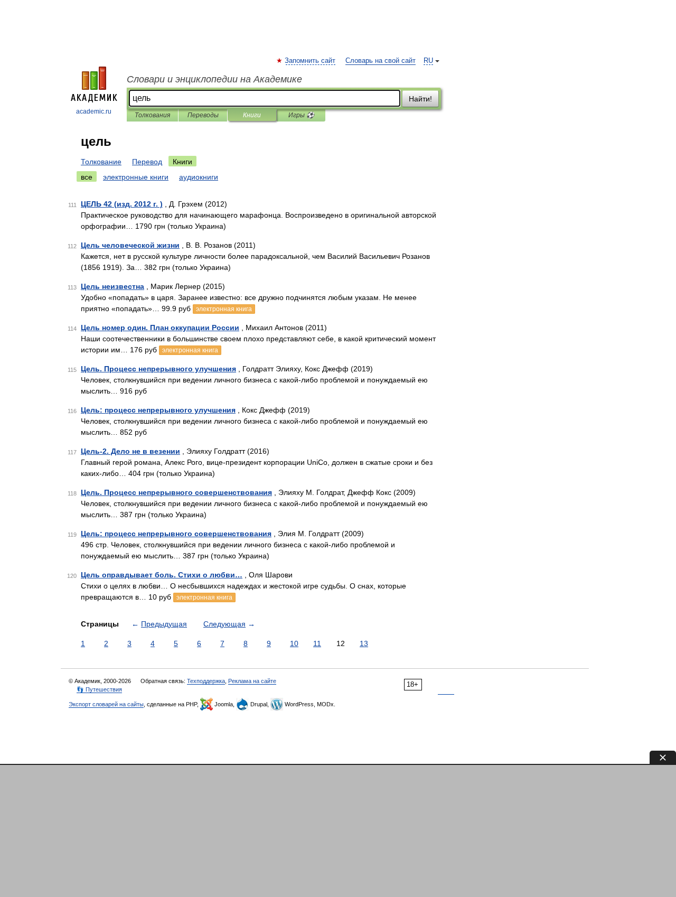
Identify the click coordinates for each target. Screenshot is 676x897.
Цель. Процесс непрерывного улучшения (158, 369)
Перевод (147, 161)
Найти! (420, 99)
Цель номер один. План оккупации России (160, 327)
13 (364, 643)
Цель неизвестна (112, 286)
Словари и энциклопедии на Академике (214, 79)
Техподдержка (206, 681)
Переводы (203, 115)
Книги (252, 115)
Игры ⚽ (301, 115)
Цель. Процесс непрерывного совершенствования (176, 492)
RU (428, 60)
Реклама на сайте (252, 681)
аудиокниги (198, 177)
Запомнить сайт (310, 60)
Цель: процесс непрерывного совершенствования (176, 533)
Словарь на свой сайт (380, 60)
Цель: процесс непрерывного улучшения (158, 410)
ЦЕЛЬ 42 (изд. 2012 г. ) (122, 204)
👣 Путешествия (99, 689)
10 (294, 643)
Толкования (152, 115)
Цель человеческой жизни (130, 245)
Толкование (101, 161)
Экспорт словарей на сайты (106, 704)
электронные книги (135, 177)
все (86, 177)
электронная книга (224, 309)
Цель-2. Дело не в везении (130, 451)
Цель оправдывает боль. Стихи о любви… (161, 575)
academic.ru (93, 111)
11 (317, 643)
